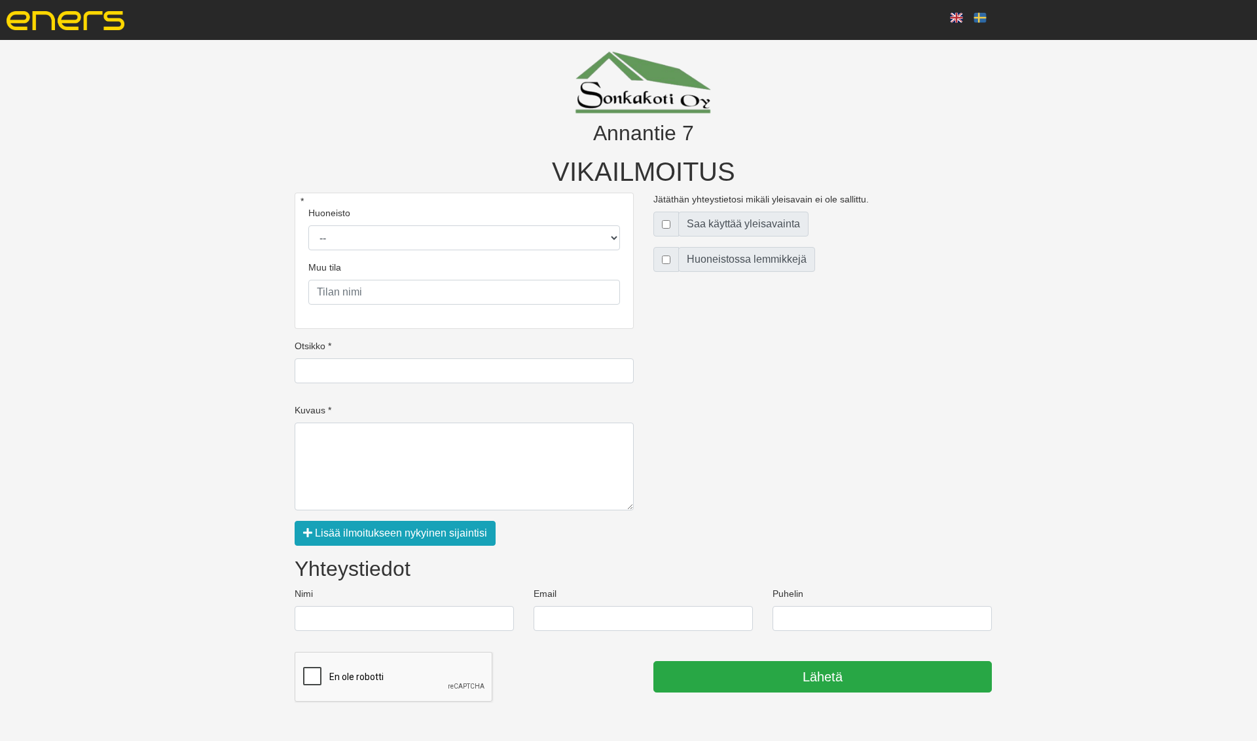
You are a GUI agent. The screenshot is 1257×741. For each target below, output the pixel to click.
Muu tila (324, 267)
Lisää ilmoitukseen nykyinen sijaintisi (399, 533)
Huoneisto (329, 213)
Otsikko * (313, 346)
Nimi (304, 593)
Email (545, 593)
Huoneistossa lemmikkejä (747, 259)
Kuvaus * (313, 410)
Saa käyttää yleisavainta (743, 223)
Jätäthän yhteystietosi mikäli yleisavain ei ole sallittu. (761, 199)
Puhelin (788, 593)
